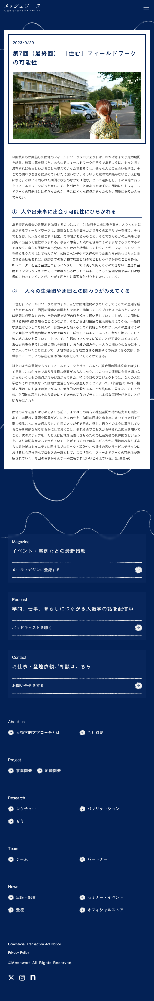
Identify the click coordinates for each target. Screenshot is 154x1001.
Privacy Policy (18, 952)
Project (14, 759)
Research (16, 798)
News (13, 886)
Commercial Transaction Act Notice (34, 944)
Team (13, 848)
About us (16, 721)
